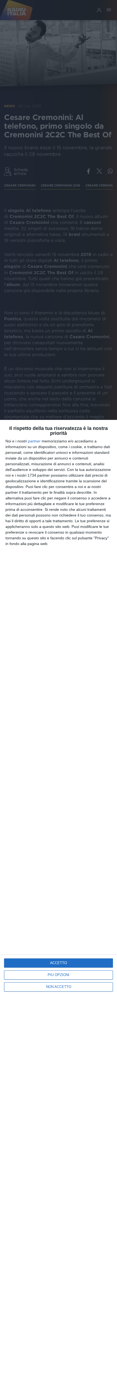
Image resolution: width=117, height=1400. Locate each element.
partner (34, 441)
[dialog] (58, 910)
